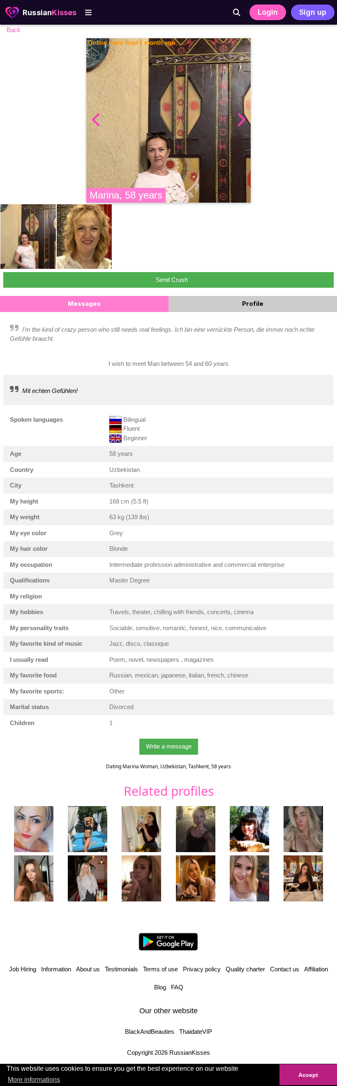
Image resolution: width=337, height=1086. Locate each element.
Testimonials (121, 969)
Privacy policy (202, 969)
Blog (160, 987)
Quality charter (245, 969)
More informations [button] (34, 1079)
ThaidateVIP (195, 1031)
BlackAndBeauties (149, 1031)
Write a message (169, 746)
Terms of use (160, 969)
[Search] (236, 12)
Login (268, 12)
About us (88, 969)
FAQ (177, 987)
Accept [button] (308, 1075)
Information (56, 969)
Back (14, 29)
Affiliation (316, 969)
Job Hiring (22, 969)
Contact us (284, 969)
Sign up (312, 12)
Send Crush (172, 279)
